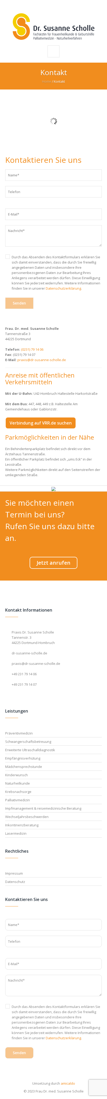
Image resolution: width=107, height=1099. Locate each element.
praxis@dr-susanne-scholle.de (41, 359)
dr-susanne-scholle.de (29, 653)
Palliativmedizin (17, 800)
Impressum (14, 873)
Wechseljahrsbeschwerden (27, 816)
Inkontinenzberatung (21, 825)
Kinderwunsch (16, 775)
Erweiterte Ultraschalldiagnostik (30, 750)
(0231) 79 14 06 (32, 349)
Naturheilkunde (17, 783)
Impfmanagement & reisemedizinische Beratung (43, 808)
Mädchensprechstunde (23, 766)
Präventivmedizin (19, 733)
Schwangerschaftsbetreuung (28, 741)
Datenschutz (15, 881)
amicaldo (68, 1083)
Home (46, 81)
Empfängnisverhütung (22, 758)
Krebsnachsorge (18, 791)
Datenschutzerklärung (63, 288)
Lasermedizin (15, 833)
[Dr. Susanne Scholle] (54, 26)
